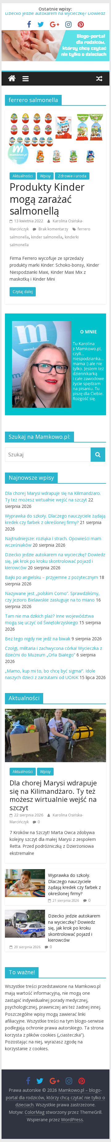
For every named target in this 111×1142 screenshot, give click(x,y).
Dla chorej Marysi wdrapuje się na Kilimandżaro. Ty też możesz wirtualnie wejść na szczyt (53, 795)
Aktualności (23, 176)
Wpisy (45, 176)
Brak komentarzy (53, 229)
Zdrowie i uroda (72, 176)
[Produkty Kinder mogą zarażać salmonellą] (55, 114)
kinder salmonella (46, 237)
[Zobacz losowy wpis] (99, 78)
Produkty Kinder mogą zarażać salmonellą (47, 198)
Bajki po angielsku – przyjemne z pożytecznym (51, 577)
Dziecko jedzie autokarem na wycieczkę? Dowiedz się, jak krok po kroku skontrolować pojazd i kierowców (55, 561)
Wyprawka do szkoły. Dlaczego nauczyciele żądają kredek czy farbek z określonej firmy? (74, 884)
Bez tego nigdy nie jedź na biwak (37, 639)
